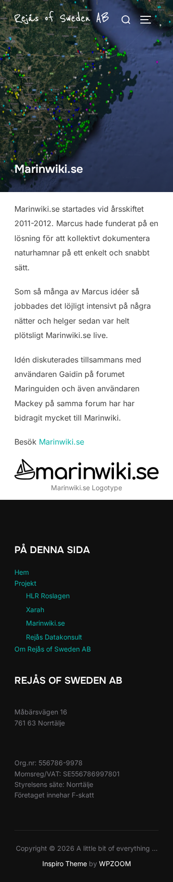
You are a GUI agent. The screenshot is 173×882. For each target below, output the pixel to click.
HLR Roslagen (48, 596)
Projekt (25, 583)
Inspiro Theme (64, 863)
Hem (21, 572)
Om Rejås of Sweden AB (52, 649)
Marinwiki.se (61, 442)
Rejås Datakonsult (54, 637)
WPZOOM (115, 863)
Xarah (35, 609)
